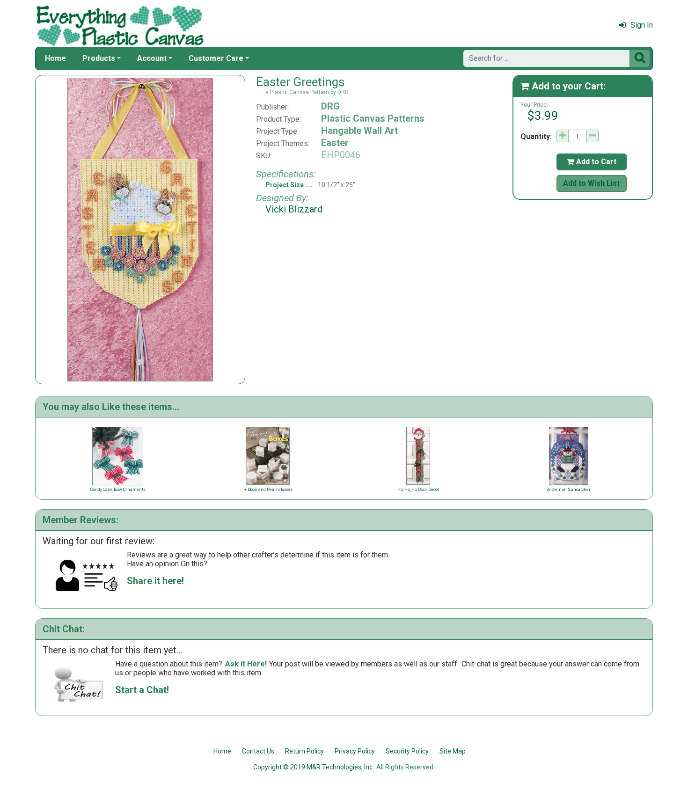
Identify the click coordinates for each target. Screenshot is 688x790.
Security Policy (407, 751)
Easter (335, 142)
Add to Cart (591, 161)
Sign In (641, 25)
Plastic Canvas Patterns (373, 118)
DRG (330, 106)
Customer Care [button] (216, 58)
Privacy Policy (355, 751)
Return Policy (304, 751)
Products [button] (98, 58)
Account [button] (152, 58)
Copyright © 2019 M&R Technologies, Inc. (313, 767)
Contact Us (258, 751)
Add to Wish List (591, 183)
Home (55, 58)
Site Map (452, 751)
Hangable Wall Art (359, 130)
